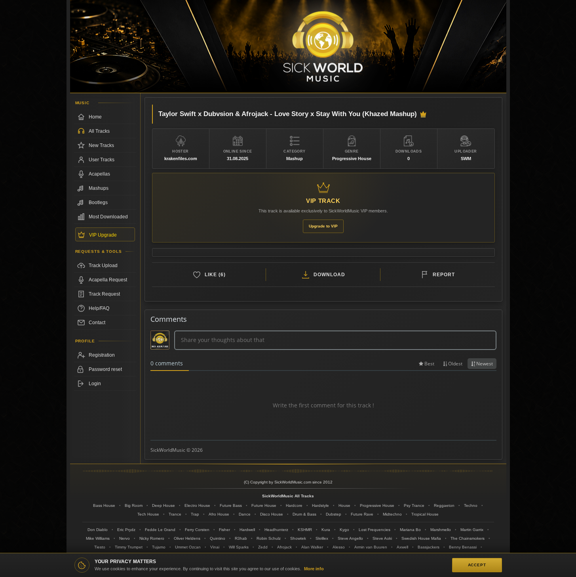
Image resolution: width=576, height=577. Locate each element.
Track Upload (103, 265)
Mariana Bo (410, 529)
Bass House (104, 505)
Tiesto (99, 547)
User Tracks (101, 159)
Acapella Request (108, 280)
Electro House (197, 505)
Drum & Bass (304, 514)
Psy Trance (414, 505)
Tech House (148, 514)
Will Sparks (239, 547)
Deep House (163, 505)
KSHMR (305, 529)
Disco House (271, 514)
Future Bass (231, 505)
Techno (470, 505)
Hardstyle (320, 505)
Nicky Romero (151, 538)
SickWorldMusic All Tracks (288, 496)
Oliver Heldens (187, 538)
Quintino (217, 538)
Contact (97, 322)
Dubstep (333, 514)
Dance (245, 514)
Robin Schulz (269, 538)
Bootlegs (98, 202)
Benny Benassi (463, 547)
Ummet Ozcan (188, 547)
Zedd (263, 547)
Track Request (104, 294)
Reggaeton (444, 505)
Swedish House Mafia (421, 538)
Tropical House (425, 514)
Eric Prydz (126, 529)
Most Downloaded (108, 217)
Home (95, 117)
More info (314, 568)
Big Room (134, 505)
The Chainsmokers (468, 538)
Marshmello (440, 529)
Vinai (214, 547)
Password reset (105, 369)
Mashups (98, 188)
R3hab (241, 538)
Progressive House (377, 505)
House (344, 505)
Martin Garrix (471, 529)
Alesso (339, 547)
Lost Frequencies (374, 529)
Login (95, 383)
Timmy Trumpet (129, 547)
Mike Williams (98, 538)
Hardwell (247, 529)
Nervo (124, 538)
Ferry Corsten (197, 529)
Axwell (402, 547)
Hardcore (294, 505)
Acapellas (99, 174)
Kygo (344, 529)
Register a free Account (105, 355)
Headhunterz (276, 529)
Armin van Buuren (370, 547)
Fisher (224, 529)
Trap (195, 514)
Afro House (219, 514)
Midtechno (392, 514)
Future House (263, 505)
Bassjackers (428, 547)
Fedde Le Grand (160, 529)
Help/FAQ (99, 308)
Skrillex (322, 538)
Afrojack (284, 547)
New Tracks (101, 145)
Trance (175, 514)
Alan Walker (312, 547)
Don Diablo (97, 529)
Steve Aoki (382, 538)
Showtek (298, 538)
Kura (325, 529)
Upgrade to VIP (323, 226)
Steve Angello (350, 538)
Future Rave (362, 514)
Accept (477, 565)
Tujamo (158, 547)
